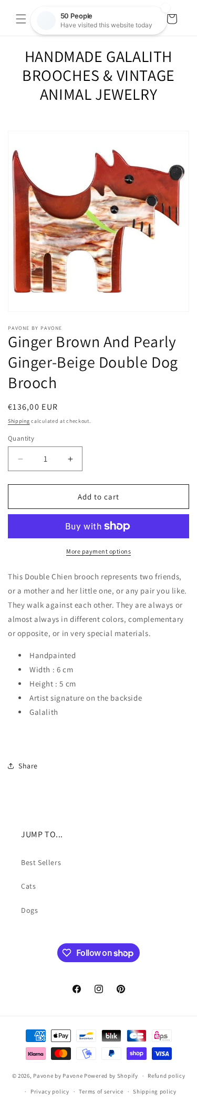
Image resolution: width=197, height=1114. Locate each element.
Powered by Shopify (111, 1075)
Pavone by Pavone (57, 1075)
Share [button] (28, 766)
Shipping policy (155, 1091)
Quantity (21, 438)
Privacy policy (49, 1091)
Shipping (19, 421)
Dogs (29, 910)
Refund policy (166, 1075)
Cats (28, 886)
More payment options (98, 551)
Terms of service (101, 1091)
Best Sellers (41, 862)
